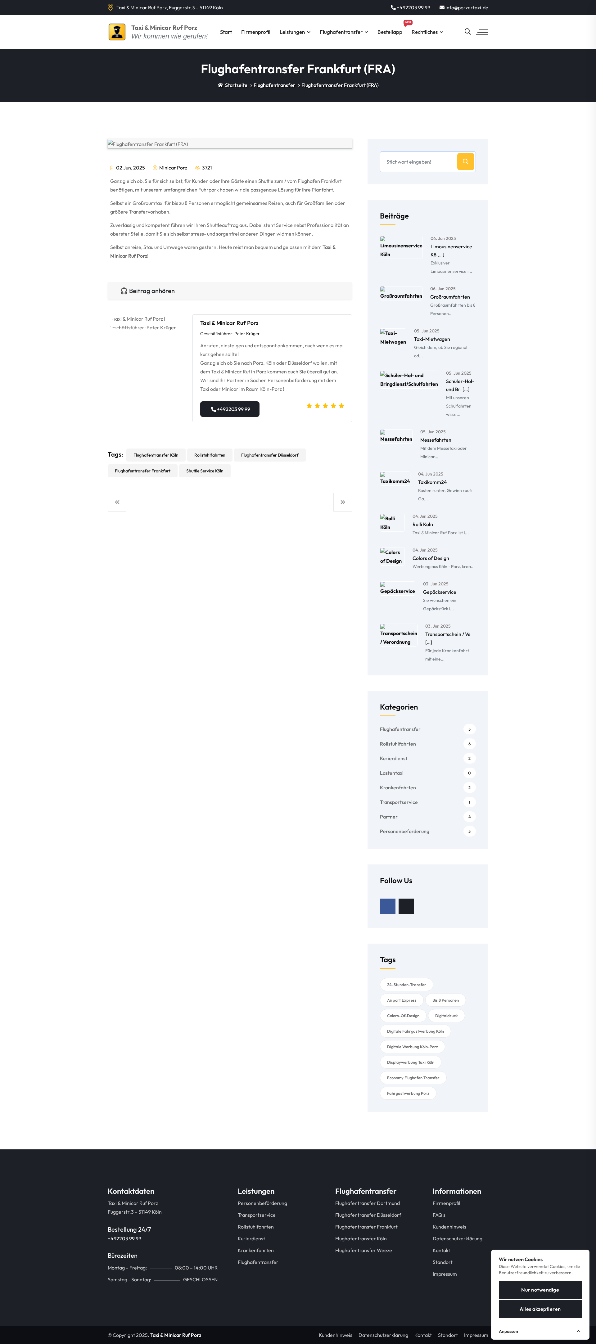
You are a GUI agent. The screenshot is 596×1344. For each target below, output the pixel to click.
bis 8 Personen (445, 1000)
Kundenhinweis (449, 1227)
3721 (206, 168)
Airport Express (402, 1000)
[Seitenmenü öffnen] (482, 32)
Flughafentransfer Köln (155, 455)
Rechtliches (425, 32)
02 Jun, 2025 (130, 168)
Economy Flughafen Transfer (413, 1077)
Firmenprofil (255, 32)
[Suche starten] (465, 161)
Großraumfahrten (450, 297)
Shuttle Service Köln (205, 471)
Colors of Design (431, 558)
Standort (443, 1262)
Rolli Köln (423, 524)
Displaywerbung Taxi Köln (410, 1062)
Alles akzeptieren (540, 1309)
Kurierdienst (425, 758)
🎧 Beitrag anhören (147, 291)
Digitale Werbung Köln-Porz (412, 1046)
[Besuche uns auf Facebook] (387, 906)
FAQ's (439, 1215)
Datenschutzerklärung (457, 1238)
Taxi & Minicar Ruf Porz (175, 1335)
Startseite (235, 85)
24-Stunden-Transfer (406, 984)
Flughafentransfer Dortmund (367, 1203)
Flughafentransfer (341, 32)
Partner (425, 817)
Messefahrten (435, 440)
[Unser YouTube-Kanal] (406, 906)
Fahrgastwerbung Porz (408, 1093)
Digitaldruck (446, 1015)
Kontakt (441, 1250)
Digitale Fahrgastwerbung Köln (415, 1031)
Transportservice (425, 802)
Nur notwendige (540, 1290)
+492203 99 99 (413, 7)
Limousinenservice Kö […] (451, 250)
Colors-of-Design (403, 1015)
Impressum (445, 1274)
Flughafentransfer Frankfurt (142, 471)
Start (226, 32)
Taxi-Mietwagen (432, 339)
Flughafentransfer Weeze (363, 1250)
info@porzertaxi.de (466, 7)
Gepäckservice (439, 592)
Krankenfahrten (425, 787)
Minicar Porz (172, 168)
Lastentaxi (425, 773)
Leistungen (292, 32)
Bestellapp (392, 27)
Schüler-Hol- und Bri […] (460, 385)
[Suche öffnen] (468, 32)
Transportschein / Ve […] (448, 638)
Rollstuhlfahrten (209, 455)
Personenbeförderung (425, 831)
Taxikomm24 (432, 482)
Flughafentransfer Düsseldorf (270, 455)
